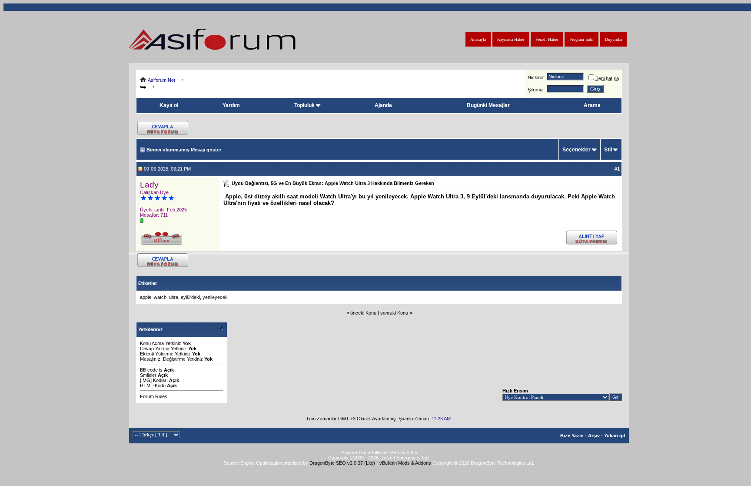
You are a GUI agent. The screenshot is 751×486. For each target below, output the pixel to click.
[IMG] (146, 380)
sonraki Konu (394, 312)
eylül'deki (190, 297)
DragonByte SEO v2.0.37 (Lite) (342, 463)
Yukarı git (614, 435)
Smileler (148, 375)
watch (160, 297)
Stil (608, 150)
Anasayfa (478, 39)
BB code (149, 369)
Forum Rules (153, 396)
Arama (592, 105)
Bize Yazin (572, 435)
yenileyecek (215, 297)
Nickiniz (536, 77)
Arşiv (594, 435)
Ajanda (383, 105)
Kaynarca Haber (510, 39)
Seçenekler (576, 150)
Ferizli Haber (546, 39)
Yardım (231, 105)
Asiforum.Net (161, 80)
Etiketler (147, 283)
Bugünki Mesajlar (488, 105)
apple (145, 297)
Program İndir (581, 39)
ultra (173, 297)
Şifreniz (535, 89)
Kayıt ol (169, 105)
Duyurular (613, 39)
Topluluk (304, 105)
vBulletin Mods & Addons (405, 463)
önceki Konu (363, 312)
